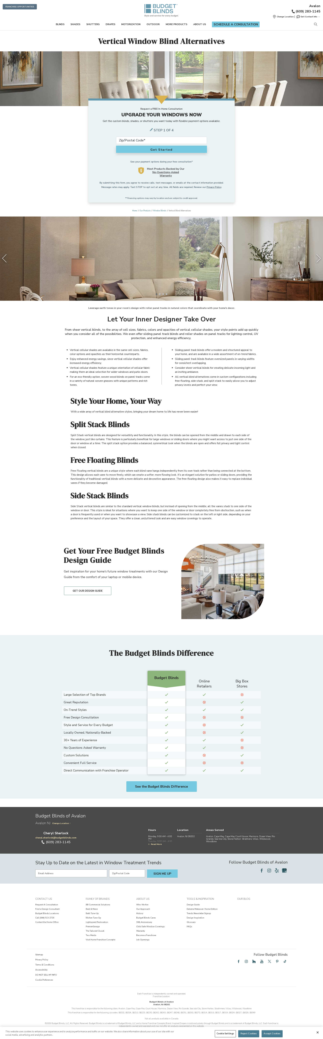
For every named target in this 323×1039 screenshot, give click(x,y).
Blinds (60, 24)
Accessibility (41, 969)
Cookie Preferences (44, 980)
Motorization (130, 24)
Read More (156, 844)
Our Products (145, 210)
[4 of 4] (166, 294)
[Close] (317, 1032)
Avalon (314, 6)
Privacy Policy (214, 187)
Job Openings (143, 939)
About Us (199, 24)
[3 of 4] (163, 294)
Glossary (191, 922)
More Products (176, 24)
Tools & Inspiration (200, 899)
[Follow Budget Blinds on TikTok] (285, 961)
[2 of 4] (160, 294)
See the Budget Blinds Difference (161, 786)
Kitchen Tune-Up (93, 917)
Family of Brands (98, 899)
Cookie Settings (225, 1033)
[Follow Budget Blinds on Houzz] (254, 961)
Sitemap (39, 954)
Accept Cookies (272, 1033)
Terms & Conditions (44, 964)
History (139, 913)
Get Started (161, 149)
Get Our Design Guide (88, 590)
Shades (75, 24)
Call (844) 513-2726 (44, 917)
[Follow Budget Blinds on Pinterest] (277, 961)
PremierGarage (93, 926)
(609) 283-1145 (308, 11)
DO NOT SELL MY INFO (46, 975)
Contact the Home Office (46, 922)
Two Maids (91, 935)
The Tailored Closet (95, 931)
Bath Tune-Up (92, 913)
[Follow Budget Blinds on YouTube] (261, 961)
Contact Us (43, 899)
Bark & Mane (92, 909)
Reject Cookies (249, 1033)
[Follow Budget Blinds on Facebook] (261, 870)
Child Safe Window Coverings (150, 926)
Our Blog (243, 899)
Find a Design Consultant (47, 909)
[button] (283, 16)
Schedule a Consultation (236, 24)
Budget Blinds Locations (47, 913)
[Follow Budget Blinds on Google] (284, 870)
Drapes (110, 24)
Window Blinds (159, 210)
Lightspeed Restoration (97, 922)
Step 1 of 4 (164, 130)
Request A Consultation (46, 904)
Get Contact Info (309, 16)
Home (134, 210)
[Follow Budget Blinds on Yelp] (276, 870)
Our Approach (143, 909)
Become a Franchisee (146, 935)
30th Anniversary (144, 922)
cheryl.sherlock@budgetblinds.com (55, 837)
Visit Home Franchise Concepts (100, 939)
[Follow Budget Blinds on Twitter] (269, 961)
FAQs (189, 926)
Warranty (140, 931)
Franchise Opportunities (19, 6)
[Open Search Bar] (315, 24)
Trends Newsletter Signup (199, 913)
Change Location (60, 823)
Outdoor (153, 24)
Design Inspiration (195, 917)
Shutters (93, 24)
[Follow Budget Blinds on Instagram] (269, 870)
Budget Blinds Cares (146, 917)
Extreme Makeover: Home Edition (202, 909)
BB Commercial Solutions (98, 904)
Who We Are (142, 904)
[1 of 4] (156, 294)
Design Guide (193, 904)
